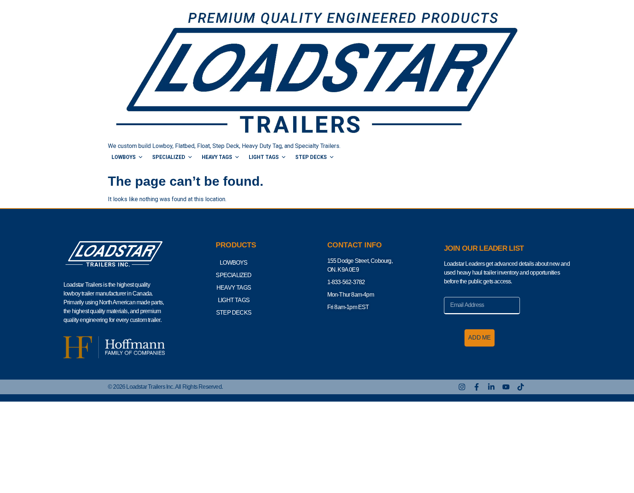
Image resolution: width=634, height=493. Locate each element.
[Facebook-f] (476, 387)
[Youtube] (506, 387)
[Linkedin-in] (491, 387)
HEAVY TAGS (217, 157)
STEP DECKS (311, 157)
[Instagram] (462, 387)
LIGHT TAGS (264, 157)
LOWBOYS (124, 157)
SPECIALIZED (168, 157)
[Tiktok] (520, 387)
